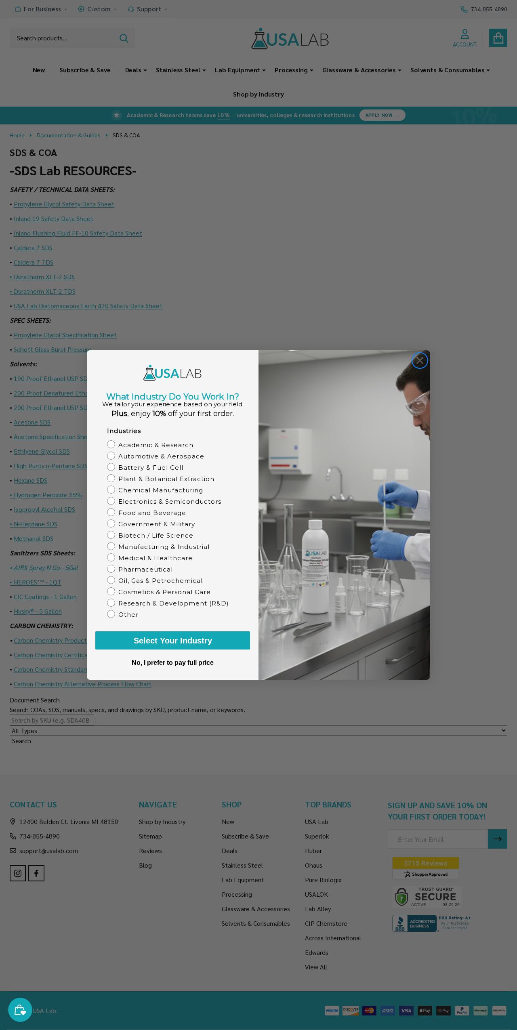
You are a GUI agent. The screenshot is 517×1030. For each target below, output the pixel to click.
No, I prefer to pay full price (173, 662)
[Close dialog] (420, 360)
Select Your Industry (173, 640)
